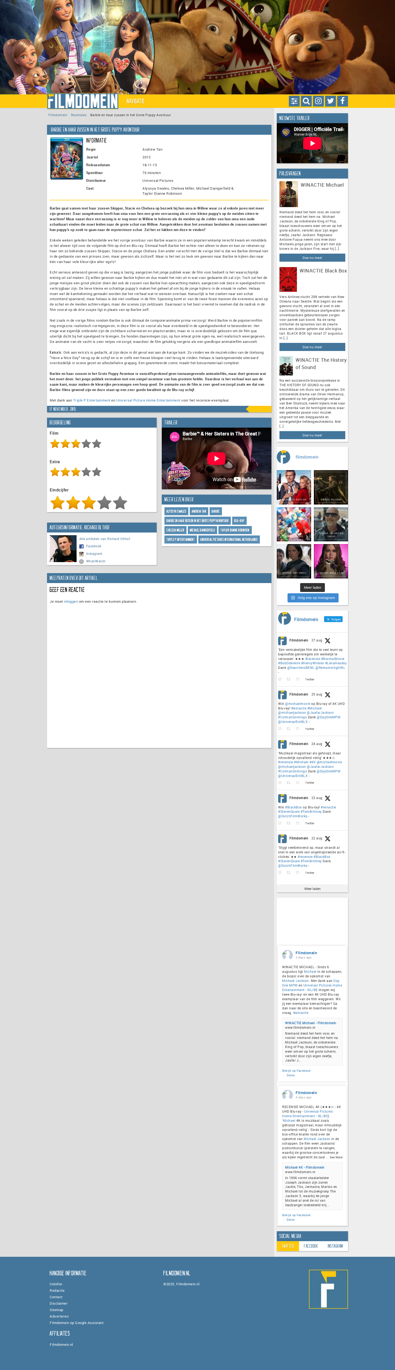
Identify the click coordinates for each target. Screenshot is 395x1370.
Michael (310, 971)
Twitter (288, 1246)
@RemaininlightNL (330, 667)
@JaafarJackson (320, 712)
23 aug (316, 798)
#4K (313, 762)
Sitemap (56, 1309)
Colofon (56, 1284)
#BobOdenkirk (289, 663)
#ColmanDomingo (292, 717)
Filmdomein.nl (61, 1344)
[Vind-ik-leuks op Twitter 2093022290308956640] (299, 679)
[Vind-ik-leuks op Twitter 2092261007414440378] (299, 729)
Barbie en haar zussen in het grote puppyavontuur (198, 521)
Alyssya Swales (176, 511)
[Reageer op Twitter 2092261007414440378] (281, 729)
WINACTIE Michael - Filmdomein (310, 1023)
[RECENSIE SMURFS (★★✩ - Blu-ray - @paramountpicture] (294, 524)
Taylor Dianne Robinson (235, 530)
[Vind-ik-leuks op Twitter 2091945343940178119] (299, 783)
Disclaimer (59, 1303)
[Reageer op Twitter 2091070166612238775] (281, 873)
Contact (56, 1296)
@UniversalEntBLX (293, 721)
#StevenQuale (289, 811)
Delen (291, 1075)
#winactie (299, 708)
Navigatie (136, 101)
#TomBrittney (311, 811)
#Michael (314, 708)
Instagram (94, 553)
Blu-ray (239, 521)
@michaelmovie (297, 703)
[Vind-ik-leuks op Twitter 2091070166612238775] (299, 873)
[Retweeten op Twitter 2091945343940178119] (290, 783)
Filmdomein (57, 115)
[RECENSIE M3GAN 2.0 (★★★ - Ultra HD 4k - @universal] (331, 561)
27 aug (316, 640)
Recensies (79, 115)
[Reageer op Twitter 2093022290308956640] (281, 679)
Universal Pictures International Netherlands (229, 539)
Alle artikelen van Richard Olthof (104, 539)
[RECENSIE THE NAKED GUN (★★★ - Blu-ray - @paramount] (294, 487)
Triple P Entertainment (91, 400)
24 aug (316, 743)
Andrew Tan (199, 511)
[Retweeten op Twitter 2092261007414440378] (290, 729)
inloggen (71, 601)
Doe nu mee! (312, 257)
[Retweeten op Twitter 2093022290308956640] (290, 679)
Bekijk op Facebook (296, 1071)
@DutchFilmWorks (292, 816)
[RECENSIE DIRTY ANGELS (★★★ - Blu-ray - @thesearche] (294, 561)
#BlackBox (293, 807)
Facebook (94, 546)
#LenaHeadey (336, 663)
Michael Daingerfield (202, 530)
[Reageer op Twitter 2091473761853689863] (281, 823)
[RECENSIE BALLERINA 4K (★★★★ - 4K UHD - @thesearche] (331, 487)
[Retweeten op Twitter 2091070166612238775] (290, 873)
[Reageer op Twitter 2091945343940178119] (281, 783)
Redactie (57, 1290)
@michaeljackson (292, 712)
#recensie (312, 658)
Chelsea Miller (175, 530)
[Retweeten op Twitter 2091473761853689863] (290, 823)
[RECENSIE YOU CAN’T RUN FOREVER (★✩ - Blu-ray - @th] (331, 524)
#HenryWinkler (312, 663)
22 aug (316, 838)
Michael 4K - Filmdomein (305, 1167)
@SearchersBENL (301, 667)
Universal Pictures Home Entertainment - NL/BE (312, 987)
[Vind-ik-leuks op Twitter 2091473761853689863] (299, 823)
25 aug (316, 694)
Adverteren (59, 1316)
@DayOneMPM (328, 717)
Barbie (216, 511)
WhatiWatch (96, 561)
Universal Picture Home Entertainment (148, 400)
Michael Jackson (295, 980)
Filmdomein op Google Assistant (76, 1322)
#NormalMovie (332, 658)
